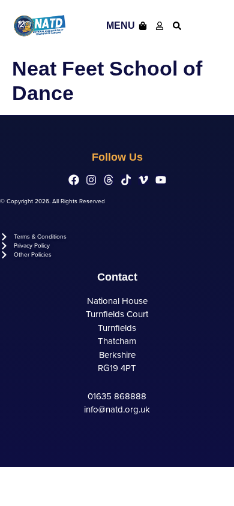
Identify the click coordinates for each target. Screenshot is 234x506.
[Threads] (108, 179)
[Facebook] (73, 179)
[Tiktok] (126, 179)
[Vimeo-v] (143, 179)
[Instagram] (91, 179)
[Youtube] (160, 179)
